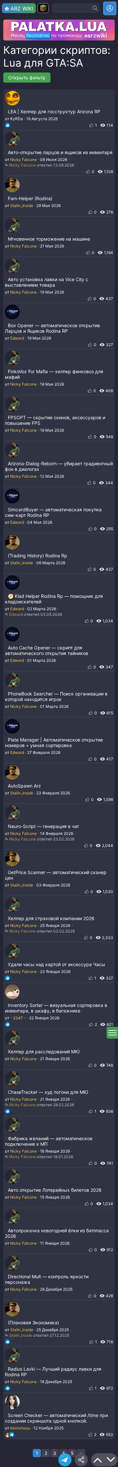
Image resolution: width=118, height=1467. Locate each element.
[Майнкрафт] (43, 8)
